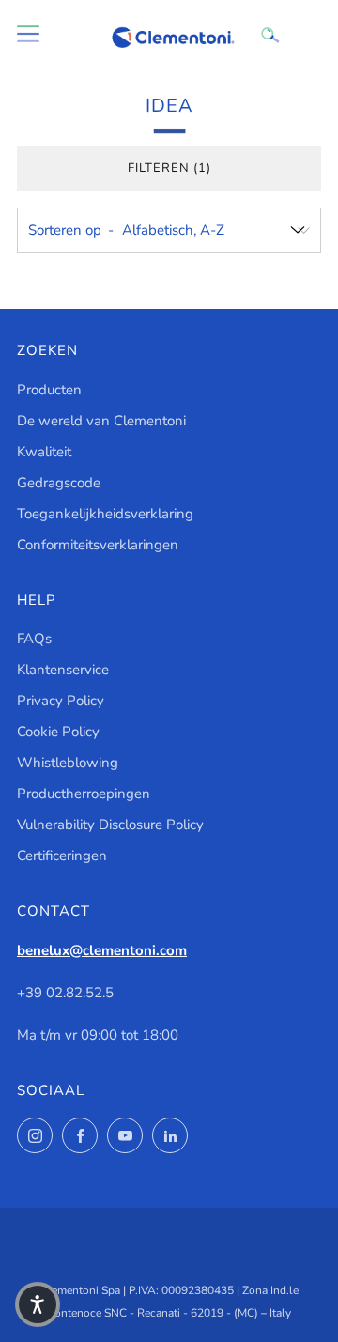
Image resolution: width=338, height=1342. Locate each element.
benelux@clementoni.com (102, 950)
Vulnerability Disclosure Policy (110, 824)
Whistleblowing (67, 762)
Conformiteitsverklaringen (97, 544)
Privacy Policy (60, 700)
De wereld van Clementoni (101, 420)
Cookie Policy (58, 731)
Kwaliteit (44, 451)
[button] (37, 1304)
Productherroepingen (83, 793)
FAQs (34, 638)
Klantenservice (63, 669)
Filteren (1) (169, 168)
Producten (49, 389)
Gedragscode (58, 482)
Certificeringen (62, 855)
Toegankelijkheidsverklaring (105, 513)
